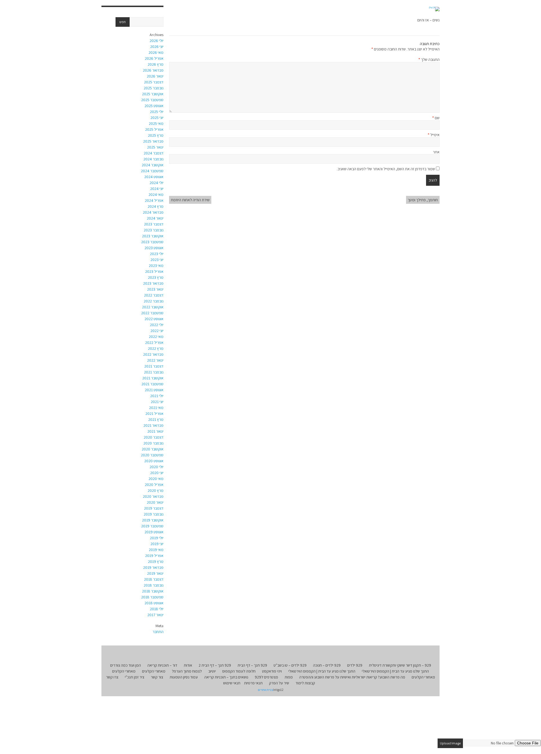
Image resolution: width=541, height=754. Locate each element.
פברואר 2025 (153, 141)
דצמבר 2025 (153, 82)
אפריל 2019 (154, 555)
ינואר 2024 (155, 218)
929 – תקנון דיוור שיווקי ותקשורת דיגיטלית (400, 665)
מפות (289, 677)
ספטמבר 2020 (152, 454)
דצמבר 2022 (153, 295)
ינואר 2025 (155, 147)
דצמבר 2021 (153, 366)
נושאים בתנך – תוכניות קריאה (226, 677)
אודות (188, 665)
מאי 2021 (156, 407)
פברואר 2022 (153, 354)
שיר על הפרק (279, 683)
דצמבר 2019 (153, 508)
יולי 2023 (156, 253)
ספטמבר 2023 (152, 241)
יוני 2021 (157, 401)
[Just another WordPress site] (434, 9)
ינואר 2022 (155, 360)
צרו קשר (112, 677)
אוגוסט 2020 (153, 460)
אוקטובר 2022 (152, 306)
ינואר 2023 (155, 289)
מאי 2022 (156, 336)
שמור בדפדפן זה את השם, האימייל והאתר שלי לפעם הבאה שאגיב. (386, 168)
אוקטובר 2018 (152, 591)
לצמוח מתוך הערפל (187, 671)
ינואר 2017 (155, 614)
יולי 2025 (156, 111)
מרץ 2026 (155, 64)
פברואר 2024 (153, 212)
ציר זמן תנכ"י (134, 677)
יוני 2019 (156, 543)
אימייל (434, 134)
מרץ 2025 (155, 135)
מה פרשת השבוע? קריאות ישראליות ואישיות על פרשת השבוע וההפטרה (352, 677)
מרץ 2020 (155, 490)
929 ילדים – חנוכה (327, 665)
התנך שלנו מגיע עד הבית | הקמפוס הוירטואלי (395, 671)
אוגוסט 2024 (153, 176)
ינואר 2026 (155, 76)
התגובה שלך (429, 59)
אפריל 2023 (154, 271)
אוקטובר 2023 (152, 235)
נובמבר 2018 (153, 585)
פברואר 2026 (153, 70)
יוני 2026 (156, 46)
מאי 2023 (156, 265)
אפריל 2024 (154, 200)
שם (436, 117)
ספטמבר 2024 (152, 170)
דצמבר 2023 (153, 224)
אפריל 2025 (154, 129)
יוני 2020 (156, 472)
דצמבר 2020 (153, 437)
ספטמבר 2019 (152, 526)
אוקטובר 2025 (152, 93)
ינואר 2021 (155, 431)
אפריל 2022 (154, 342)
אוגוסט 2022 (154, 318)
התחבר (157, 631)
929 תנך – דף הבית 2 (215, 665)
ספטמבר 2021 (152, 383)
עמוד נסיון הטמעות (184, 677)
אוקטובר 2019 (152, 520)
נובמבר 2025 (153, 87)
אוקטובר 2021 (152, 378)
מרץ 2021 (155, 419)
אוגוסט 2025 (154, 105)
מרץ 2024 (155, 206)
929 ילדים (354, 665)
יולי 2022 (156, 324)
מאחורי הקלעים (153, 671)
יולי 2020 (156, 466)
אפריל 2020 (154, 484)
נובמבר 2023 (153, 230)
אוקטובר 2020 (152, 449)
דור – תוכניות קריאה (162, 665)
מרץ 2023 (155, 277)
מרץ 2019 (155, 561)
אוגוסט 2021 (154, 389)
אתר (436, 151)
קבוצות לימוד (305, 683)
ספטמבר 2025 (152, 99)
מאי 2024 (155, 194)
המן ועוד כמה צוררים (125, 665)
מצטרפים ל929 (266, 677)
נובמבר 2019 (153, 514)
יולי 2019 (156, 537)
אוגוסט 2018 (154, 602)
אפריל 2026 (154, 58)
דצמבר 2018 (153, 579)
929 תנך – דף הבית (252, 665)
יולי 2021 (156, 395)
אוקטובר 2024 (152, 164)
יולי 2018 (156, 608)
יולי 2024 (156, 182)
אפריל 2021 (154, 413)
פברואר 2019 (153, 567)
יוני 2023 (156, 259)
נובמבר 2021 (153, 372)
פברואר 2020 (153, 496)
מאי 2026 (155, 52)
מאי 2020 (155, 478)
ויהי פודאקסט (272, 671)
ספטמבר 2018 (152, 597)
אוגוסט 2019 (154, 531)
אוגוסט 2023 (154, 247)
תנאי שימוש (231, 683)
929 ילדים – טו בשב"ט (290, 665)
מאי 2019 (156, 549)
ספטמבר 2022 (152, 312)
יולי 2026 (156, 40)
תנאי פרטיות (253, 683)
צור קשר (157, 677)
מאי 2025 (156, 123)
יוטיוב (212, 671)
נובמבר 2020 (153, 443)
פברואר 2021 (153, 425)
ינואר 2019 (155, 573)
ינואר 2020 (155, 502)
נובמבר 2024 (153, 159)
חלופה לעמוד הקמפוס (239, 671)
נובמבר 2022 (153, 301)
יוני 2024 (156, 188)
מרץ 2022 (155, 348)
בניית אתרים (265, 690)
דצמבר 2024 (153, 153)
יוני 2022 (156, 330)
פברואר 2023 (153, 283)
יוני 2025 (156, 117)
